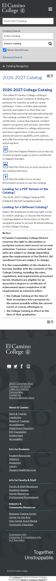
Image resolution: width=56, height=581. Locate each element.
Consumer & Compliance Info (25, 537)
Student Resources (19, 455)
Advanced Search (12, 57)
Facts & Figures (17, 414)
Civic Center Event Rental (23, 521)
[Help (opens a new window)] (51, 75)
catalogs (16, 577)
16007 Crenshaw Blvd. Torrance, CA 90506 (21, 385)
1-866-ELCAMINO (19, 389)
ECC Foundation (17, 432)
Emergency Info (17, 534)
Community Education (21, 524)
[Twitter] (15, 366)
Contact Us (15, 395)
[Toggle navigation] (50, 8)
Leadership (15, 417)
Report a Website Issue (21, 397)
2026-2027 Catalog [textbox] (15, 21)
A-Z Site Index (17, 540)
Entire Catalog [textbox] (12, 36)
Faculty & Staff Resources (23, 486)
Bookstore (15, 463)
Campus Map (16, 392)
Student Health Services (22, 470)
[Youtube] (8, 366)
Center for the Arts (19, 517)
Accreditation (16, 424)
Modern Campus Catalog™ (34, 580)
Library (13, 466)
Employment (16, 435)
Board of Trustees (19, 421)
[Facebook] (21, 366)
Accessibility (16, 439)
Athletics (14, 459)
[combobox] (28, 21)
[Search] (50, 43)
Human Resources (19, 493)
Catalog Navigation (17, 66)
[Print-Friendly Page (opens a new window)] (48, 75)
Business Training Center (22, 513)
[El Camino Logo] (13, 8)
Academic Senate (19, 490)
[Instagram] (28, 366)
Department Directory (21, 428)
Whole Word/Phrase (17, 50)
